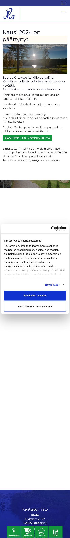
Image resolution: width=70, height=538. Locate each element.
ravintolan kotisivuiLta (27, 138)
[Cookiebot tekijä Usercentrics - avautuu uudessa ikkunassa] (51, 228)
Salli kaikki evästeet (35, 295)
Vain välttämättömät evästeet (35, 306)
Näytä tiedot (52, 284)
